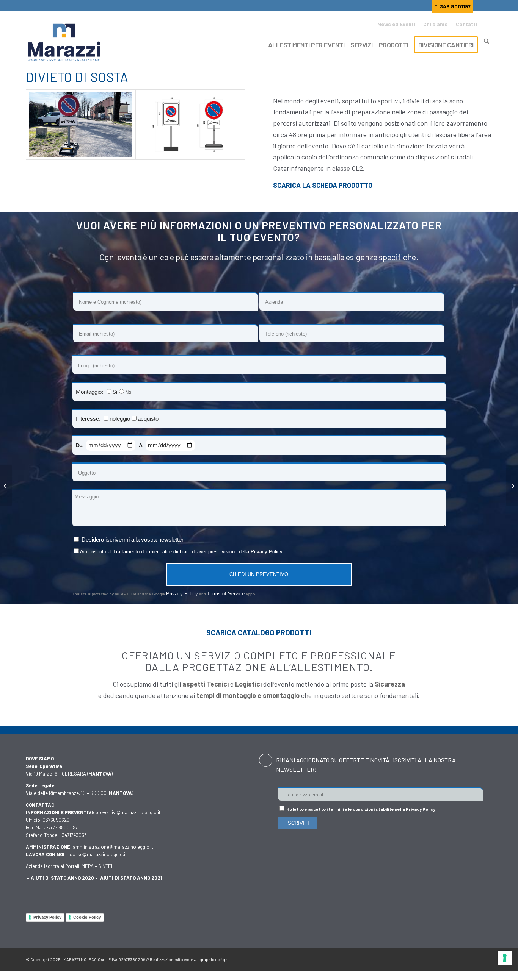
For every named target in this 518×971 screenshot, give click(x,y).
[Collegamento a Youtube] (463, 957)
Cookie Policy (87, 917)
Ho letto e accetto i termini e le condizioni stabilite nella (360, 809)
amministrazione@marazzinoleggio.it (113, 847)
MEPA (88, 866)
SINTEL (106, 866)
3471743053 (74, 835)
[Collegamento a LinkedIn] (486, 957)
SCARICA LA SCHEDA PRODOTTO (322, 185)
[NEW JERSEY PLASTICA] (6, 485)
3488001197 (65, 827)
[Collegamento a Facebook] (441, 957)
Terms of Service (226, 593)
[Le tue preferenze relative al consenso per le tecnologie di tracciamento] (505, 958)
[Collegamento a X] (452, 957)
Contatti (466, 24)
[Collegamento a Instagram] (475, 957)
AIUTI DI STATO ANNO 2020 (62, 878)
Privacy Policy (267, 551)
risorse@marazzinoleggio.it (97, 854)
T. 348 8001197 (452, 6)
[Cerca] (486, 44)
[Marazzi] (65, 43)
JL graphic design (211, 959)
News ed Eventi (396, 24)
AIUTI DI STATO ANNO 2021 (131, 878)
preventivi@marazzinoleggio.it (128, 812)
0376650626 (55, 820)
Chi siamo (435, 24)
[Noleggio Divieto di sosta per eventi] (80, 124)
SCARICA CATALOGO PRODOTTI (258, 632)
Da (80, 445)
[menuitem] (398, 25)
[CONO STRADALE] (512, 485)
